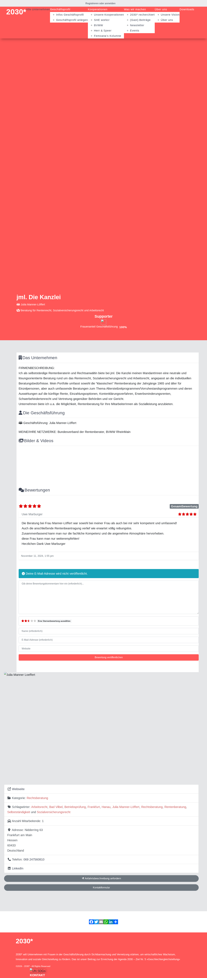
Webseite (18, 789)
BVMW (98, 25)
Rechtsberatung (37, 798)
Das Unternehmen (39, 357)
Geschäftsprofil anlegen (72, 20)
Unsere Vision (170, 14)
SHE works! (102, 20)
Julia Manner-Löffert (125, 807)
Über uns (161, 9)
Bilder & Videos (38, 440)
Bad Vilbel (56, 807)
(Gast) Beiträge (140, 20)
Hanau (106, 807)
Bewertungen (37, 490)
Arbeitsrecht (39, 807)
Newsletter (137, 25)
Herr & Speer (103, 30)
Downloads (187, 9)
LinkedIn (17, 868)
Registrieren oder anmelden (100, 3)
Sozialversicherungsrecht (53, 812)
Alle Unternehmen (38, 9)
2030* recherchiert (142, 14)
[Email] (101, 921)
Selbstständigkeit (18, 812)
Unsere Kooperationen (109, 14)
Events (134, 30)
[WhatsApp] (106, 921)
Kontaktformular (101, 887)
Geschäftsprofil (60, 9)
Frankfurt (94, 807)
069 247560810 (33, 859)
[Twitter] (96, 921)
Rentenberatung (175, 807)
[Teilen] (115, 921)
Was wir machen (135, 9)
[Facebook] (91, 921)
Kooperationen (97, 9)
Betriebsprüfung (75, 807)
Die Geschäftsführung (44, 412)
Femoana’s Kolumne (107, 35)
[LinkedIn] (110, 921)
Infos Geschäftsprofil (70, 14)
